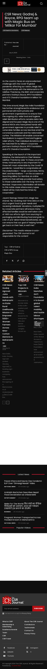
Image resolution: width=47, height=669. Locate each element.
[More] (6, 61)
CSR (4, 346)
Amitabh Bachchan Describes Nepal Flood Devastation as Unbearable (21, 493)
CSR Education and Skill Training (37, 323)
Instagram (34, 648)
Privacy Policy (26, 613)
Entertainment (10, 498)
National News (9, 487)
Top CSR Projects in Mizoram (23, 288)
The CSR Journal (16, 44)
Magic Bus (8, 253)
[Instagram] (27, 648)
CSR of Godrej (14, 247)
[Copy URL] (17, 260)
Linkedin (10, 652)
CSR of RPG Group (11, 250)
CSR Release (25, 30)
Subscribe (38, 608)
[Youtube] (4, 656)
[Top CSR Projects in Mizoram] (23, 278)
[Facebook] (6, 260)
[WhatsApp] (23, 260)
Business (7, 512)
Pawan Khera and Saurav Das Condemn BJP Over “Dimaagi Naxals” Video (23, 482)
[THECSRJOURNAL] (24, 3)
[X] (12, 260)
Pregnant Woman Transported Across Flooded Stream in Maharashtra (22, 518)
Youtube (10, 656)
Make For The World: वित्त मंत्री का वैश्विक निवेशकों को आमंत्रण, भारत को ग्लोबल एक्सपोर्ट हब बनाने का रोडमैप (22, 506)
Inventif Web (16, 666)
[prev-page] (3, 402)
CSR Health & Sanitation (10, 30)
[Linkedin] (4, 652)
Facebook (11, 648)
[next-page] (7, 402)
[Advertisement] (23, 441)
